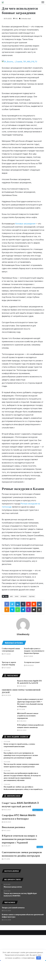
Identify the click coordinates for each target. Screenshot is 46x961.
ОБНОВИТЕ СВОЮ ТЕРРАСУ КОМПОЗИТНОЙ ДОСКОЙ (21, 691)
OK (39, 958)
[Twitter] (12, 604)
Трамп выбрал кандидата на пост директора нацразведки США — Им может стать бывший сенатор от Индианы (30, 703)
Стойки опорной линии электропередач (11, 649)
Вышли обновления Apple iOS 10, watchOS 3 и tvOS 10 (29, 682)
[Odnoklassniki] (6, 609)
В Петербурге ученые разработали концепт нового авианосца (30, 726)
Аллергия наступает (32, 662)
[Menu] (42, 2)
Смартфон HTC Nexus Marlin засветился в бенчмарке (19, 816)
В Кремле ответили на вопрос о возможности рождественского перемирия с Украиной (19, 839)
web (11, 596)
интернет (24, 596)
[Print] (39, 609)
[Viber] (28, 609)
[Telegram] (23, 609)
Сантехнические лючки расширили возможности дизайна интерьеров (22, 854)
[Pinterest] (28, 604)
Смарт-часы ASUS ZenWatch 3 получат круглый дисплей (20, 804)
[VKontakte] (39, 604)
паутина (31, 596)
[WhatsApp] (17, 609)
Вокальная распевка (13, 827)
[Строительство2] (3, 2)
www (16, 596)
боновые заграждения (25, 223)
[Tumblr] (23, 604)
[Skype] (12, 609)
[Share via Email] (33, 609)
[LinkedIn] (17, 604)
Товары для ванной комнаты (13, 907)
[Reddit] (33, 604)
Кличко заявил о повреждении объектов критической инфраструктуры (23, 915)
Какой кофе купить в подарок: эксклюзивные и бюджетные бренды (34, 650)
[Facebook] (6, 604)
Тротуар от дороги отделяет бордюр (9, 663)
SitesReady (23, 634)
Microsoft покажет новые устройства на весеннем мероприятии (27, 715)
